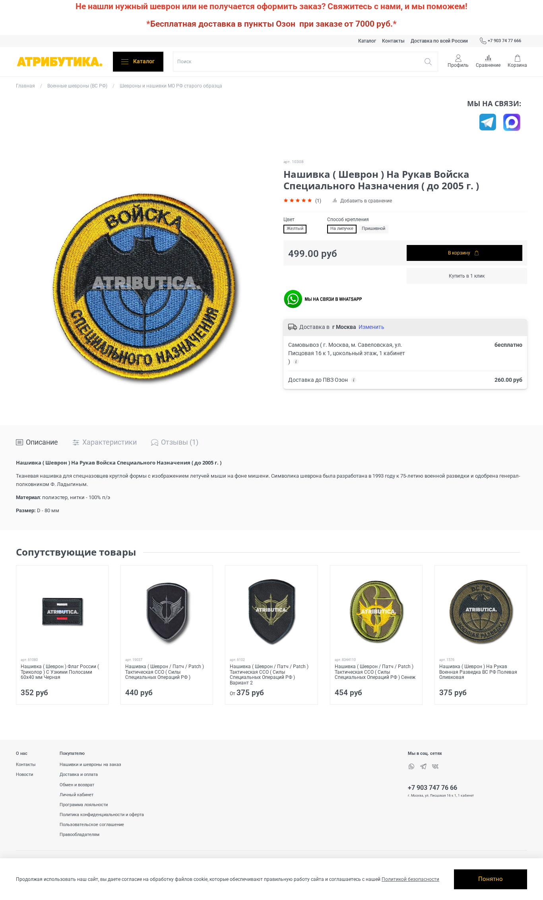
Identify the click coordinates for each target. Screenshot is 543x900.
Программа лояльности (84, 804)
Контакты (393, 41)
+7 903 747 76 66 (432, 787)
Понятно (490, 879)
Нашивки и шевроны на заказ (90, 764)
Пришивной (373, 228)
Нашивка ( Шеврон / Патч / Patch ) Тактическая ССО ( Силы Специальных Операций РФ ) (164, 672)
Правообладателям (79, 834)
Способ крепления (348, 219)
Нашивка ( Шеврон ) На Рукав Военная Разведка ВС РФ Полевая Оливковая (478, 672)
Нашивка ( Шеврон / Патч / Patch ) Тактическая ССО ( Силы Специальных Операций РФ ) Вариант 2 (269, 675)
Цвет (289, 219)
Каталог (367, 41)
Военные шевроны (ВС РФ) (77, 86)
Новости (24, 774)
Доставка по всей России (439, 41)
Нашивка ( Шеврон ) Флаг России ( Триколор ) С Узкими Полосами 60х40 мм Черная (60, 672)
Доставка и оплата (79, 774)
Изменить (371, 327)
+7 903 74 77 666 (504, 40)
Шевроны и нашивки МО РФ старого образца (171, 86)
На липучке (341, 228)
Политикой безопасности (410, 879)
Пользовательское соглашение (92, 824)
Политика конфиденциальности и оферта (102, 814)
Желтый (295, 228)
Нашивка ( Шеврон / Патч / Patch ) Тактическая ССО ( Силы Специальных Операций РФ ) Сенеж (375, 672)
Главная (25, 86)
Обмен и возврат (77, 784)
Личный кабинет (76, 794)
